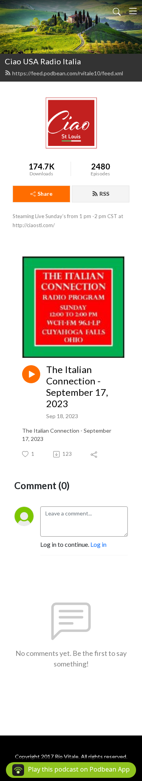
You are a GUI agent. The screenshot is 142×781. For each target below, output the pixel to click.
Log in (98, 544)
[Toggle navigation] (133, 11)
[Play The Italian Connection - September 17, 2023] (31, 374)
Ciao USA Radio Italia (43, 61)
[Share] (94, 454)
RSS (104, 193)
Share (44, 193)
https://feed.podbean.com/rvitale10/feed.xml (67, 73)
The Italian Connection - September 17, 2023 (77, 386)
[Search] (117, 11)
